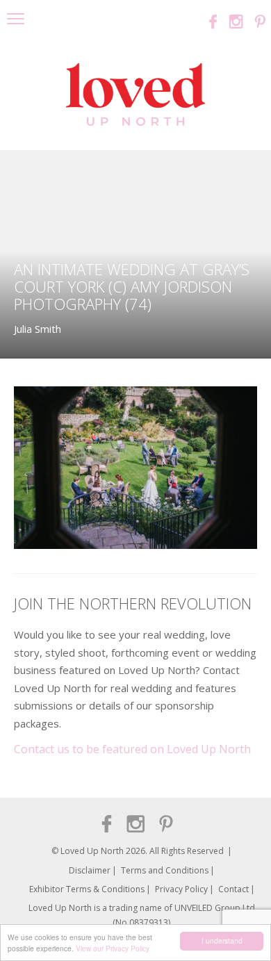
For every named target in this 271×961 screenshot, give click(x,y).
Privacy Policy (181, 889)
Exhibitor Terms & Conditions (87, 889)
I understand (222, 940)
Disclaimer (89, 870)
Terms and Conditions (164, 870)
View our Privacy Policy (112, 948)
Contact (233, 889)
